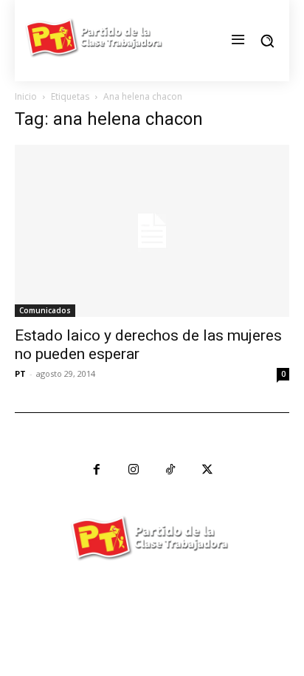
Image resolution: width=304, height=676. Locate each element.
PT (20, 373)
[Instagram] (133, 470)
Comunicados (45, 310)
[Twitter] (207, 470)
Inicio (26, 96)
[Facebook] (96, 470)
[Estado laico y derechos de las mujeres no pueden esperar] (152, 231)
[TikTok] (170, 470)
